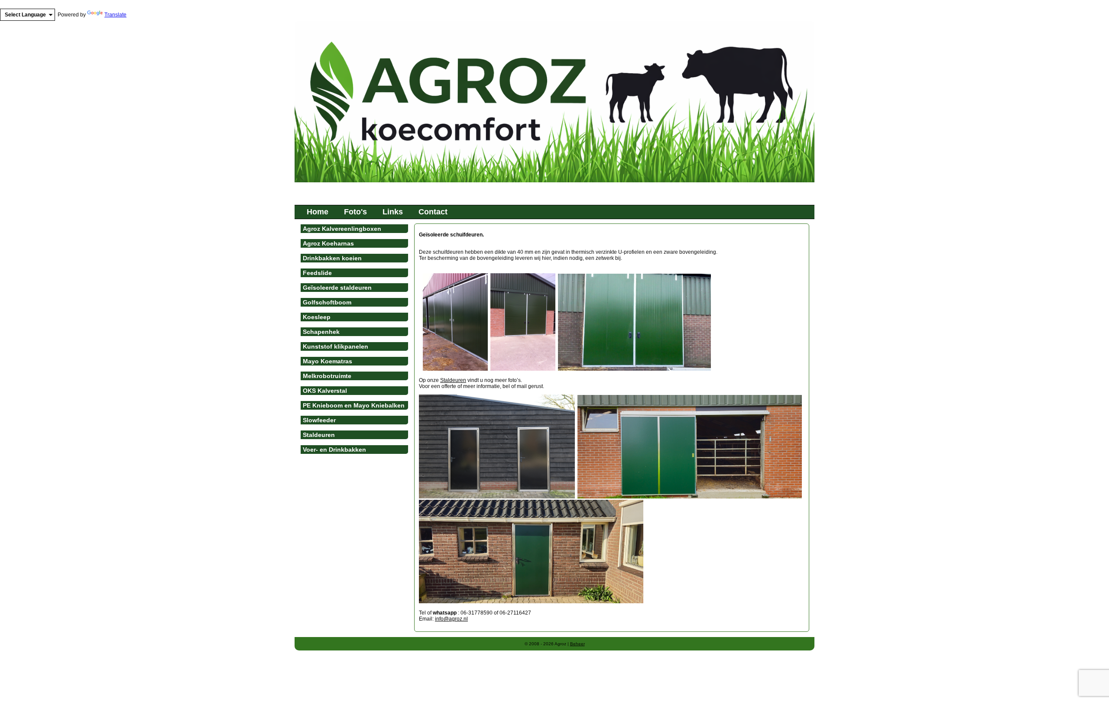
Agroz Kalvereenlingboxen (342, 228)
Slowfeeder (319, 420)
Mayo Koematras (327, 361)
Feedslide (317, 272)
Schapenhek (321, 331)
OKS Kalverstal (325, 390)
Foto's (355, 211)
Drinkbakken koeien (332, 258)
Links (393, 211)
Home (317, 211)
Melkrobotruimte (327, 375)
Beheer (577, 643)
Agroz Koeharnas (328, 243)
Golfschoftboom (327, 302)
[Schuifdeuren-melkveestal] (689, 497)
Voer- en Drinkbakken (334, 449)
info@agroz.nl (451, 619)
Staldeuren (453, 380)
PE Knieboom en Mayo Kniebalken (354, 405)
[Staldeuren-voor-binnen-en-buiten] (497, 497)
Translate (115, 15)
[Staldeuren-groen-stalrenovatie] (531, 601)
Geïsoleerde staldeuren (337, 287)
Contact (432, 211)
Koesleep (317, 317)
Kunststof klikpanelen (335, 346)
